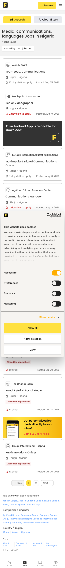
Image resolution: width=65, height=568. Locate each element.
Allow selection (33, 338)
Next (45, 483)
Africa (6, 532)
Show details (47, 317)
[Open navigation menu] (60, 5)
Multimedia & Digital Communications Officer (31, 163)
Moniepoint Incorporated (35, 522)
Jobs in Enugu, (44, 500)
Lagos (13, 77)
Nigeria (22, 77)
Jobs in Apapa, (18, 504)
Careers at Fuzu (21, 544)
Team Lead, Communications (25, 72)
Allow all (33, 328)
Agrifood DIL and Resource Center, (21, 515)
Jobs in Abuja (33, 504)
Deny (33, 349)
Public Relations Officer (21, 452)
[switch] (56, 283)
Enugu (13, 458)
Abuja (13, 202)
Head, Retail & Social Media (24, 390)
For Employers (52, 544)
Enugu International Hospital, (18, 518)
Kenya (15, 532)
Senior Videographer (19, 103)
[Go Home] (6, 5)
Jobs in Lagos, (10, 500)
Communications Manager (24, 196)
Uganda (25, 532)
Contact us (37, 544)
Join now (47, 5)
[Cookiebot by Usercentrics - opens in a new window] (46, 215)
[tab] (32, 72)
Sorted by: (15, 48)
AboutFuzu (6, 544)
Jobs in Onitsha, (27, 500)
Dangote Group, (48, 515)
